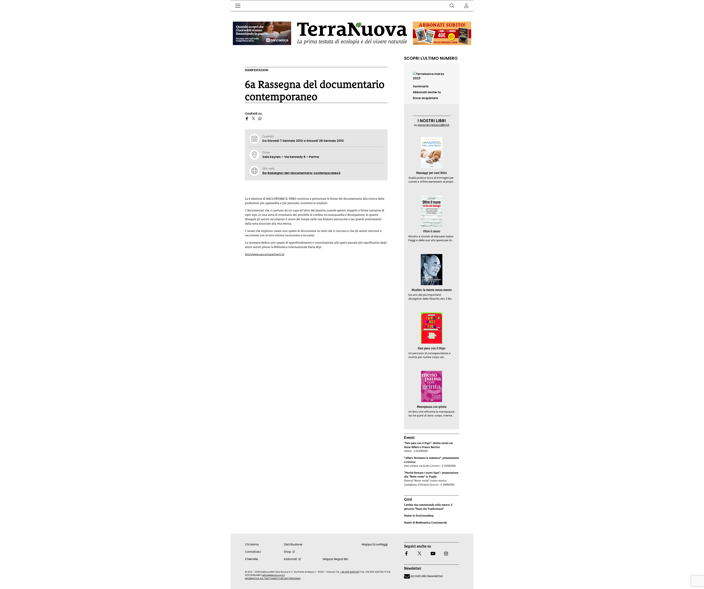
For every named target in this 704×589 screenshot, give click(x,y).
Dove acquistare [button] (425, 98)
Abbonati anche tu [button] (427, 92)
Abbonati (290, 559)
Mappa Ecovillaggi (375, 544)
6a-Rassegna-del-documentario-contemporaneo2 (301, 173)
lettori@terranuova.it (273, 575)
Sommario (421, 86)
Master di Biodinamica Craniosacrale (425, 522)
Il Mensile (251, 559)
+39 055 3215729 (349, 571)
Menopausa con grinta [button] (431, 406)
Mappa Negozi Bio (335, 559)
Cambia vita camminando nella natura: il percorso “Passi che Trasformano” (428, 506)
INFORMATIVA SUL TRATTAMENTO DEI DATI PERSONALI (272, 578)
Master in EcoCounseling (418, 515)
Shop (287, 552)
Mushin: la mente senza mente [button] (432, 290)
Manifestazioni (256, 70)
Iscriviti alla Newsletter (426, 576)
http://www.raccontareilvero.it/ (264, 254)
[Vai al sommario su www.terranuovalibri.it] (431, 76)
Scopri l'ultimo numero (431, 58)
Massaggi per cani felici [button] (431, 173)
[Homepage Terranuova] (352, 33)
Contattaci (253, 552)
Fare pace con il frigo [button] (431, 348)
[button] (238, 5)
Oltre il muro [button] (431, 231)
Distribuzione (293, 544)
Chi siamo (252, 544)
